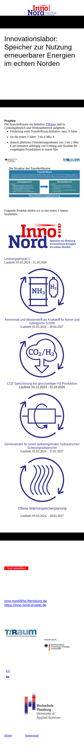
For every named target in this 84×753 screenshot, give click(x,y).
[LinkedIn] (7, 676)
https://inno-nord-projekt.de (25, 605)
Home (8, 735)
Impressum (32, 735)
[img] (42, 10)
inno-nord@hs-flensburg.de (25, 601)
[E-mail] (7, 671)
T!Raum (51, 124)
